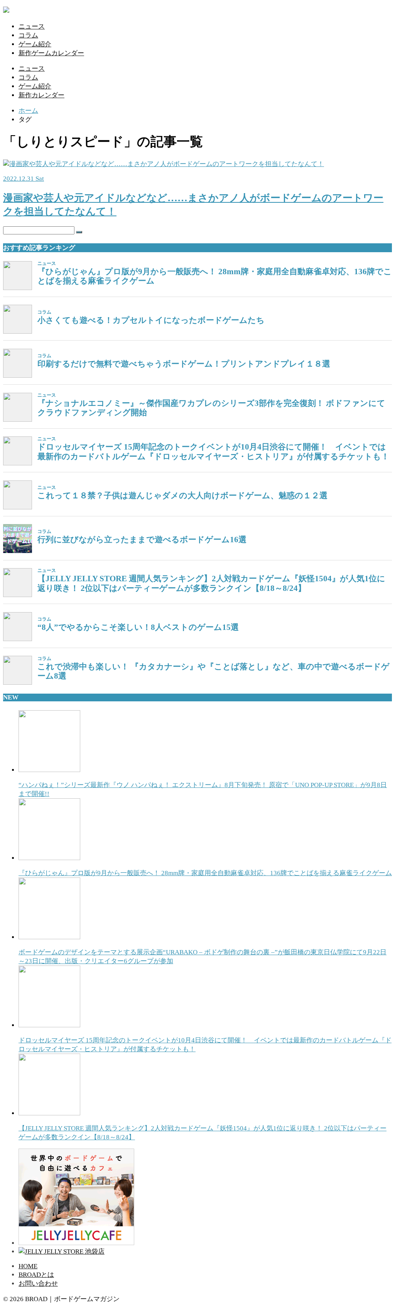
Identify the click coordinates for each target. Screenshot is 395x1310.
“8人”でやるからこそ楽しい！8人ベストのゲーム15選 (138, 627)
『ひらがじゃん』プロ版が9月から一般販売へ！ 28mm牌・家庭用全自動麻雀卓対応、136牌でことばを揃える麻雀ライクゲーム (214, 276)
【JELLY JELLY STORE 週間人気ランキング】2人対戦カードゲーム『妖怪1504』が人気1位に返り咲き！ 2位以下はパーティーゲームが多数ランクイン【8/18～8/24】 (211, 583)
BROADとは (36, 1274)
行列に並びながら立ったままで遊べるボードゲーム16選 (141, 539)
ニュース (32, 26)
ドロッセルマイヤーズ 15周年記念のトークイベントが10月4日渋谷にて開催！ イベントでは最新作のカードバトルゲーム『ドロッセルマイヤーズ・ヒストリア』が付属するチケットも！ (213, 452)
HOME (28, 1266)
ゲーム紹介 (35, 44)
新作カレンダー (41, 95)
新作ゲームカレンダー (51, 53)
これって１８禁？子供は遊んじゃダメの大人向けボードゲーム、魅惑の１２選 (182, 495)
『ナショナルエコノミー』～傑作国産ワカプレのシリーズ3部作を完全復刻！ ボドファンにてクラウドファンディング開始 (211, 408)
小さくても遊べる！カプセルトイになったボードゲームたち (151, 320)
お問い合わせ (38, 1283)
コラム (28, 35)
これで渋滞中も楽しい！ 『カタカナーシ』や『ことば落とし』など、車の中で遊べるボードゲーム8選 (213, 671)
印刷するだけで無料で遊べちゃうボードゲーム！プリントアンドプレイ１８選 (183, 364)
